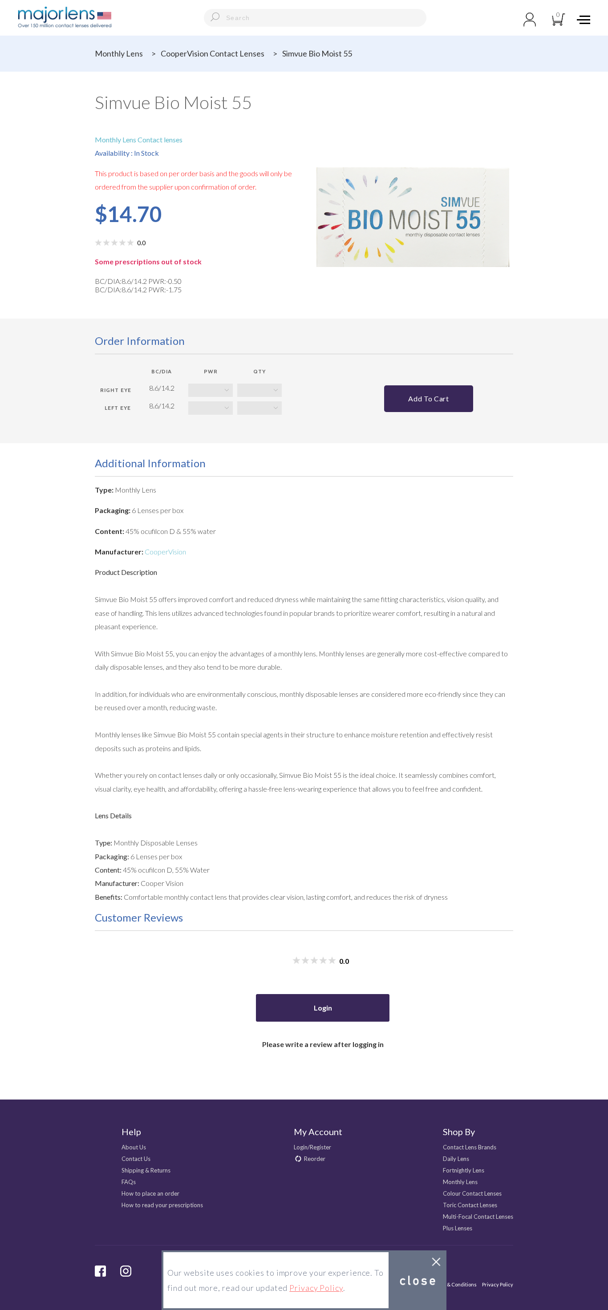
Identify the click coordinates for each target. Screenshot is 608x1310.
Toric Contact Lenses (470, 1205)
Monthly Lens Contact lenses (138, 139)
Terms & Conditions (454, 1284)
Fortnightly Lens (463, 1170)
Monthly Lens (119, 53)
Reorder (314, 1158)
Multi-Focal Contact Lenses (478, 1216)
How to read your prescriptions (162, 1205)
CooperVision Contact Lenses (212, 53)
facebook (100, 1271)
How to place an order (150, 1193)
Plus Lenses (457, 1228)
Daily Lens (456, 1158)
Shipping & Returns (146, 1170)
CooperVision (165, 551)
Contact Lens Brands (469, 1147)
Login (323, 1007)
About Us (134, 1147)
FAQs (129, 1181)
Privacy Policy (497, 1284)
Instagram (125, 1271)
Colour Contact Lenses (472, 1193)
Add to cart (428, 398)
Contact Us (136, 1158)
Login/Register (312, 1147)
